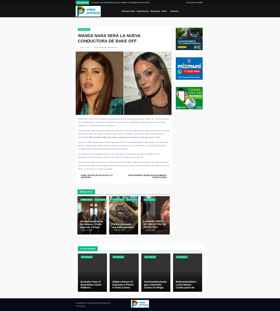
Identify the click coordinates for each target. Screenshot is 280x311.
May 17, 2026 (87, 230)
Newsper (104, 303)
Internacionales (128, 11)
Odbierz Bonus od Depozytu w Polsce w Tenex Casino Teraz (123, 286)
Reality (104, 47)
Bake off (98, 47)
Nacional (174, 11)
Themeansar (80, 306)
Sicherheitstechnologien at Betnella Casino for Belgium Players (155, 286)
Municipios (155, 11)
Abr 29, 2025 (150, 230)
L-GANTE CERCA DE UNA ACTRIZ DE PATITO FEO (155, 224)
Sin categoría (87, 257)
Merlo (164, 11)
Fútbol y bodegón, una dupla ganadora (123, 225)
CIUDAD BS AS (86, 200)
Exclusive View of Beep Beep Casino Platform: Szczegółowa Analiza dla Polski (92, 287)
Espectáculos (143, 11)
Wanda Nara (112, 47)
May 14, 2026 (119, 230)
